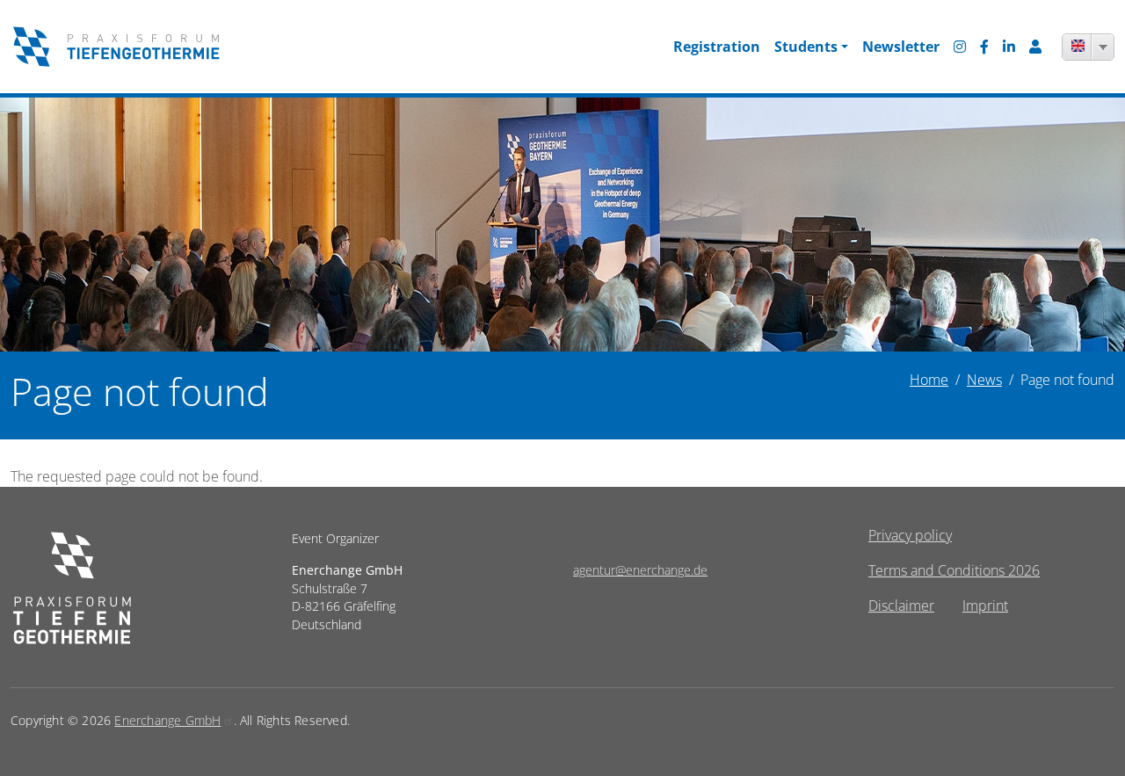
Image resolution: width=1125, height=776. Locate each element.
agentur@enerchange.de (640, 570)
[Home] (116, 46)
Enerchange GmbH (167, 720)
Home (929, 379)
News (984, 379)
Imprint (985, 605)
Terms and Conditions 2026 (954, 570)
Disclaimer (901, 605)
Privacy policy (910, 535)
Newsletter (901, 46)
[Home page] (72, 538)
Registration (716, 46)
